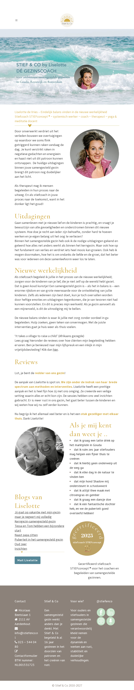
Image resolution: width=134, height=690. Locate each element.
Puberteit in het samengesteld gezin (39, 539)
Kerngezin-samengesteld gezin (35, 521)
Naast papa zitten (26, 535)
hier (55, 350)
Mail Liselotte (27, 560)
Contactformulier (26, 656)
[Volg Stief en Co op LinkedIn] (110, 612)
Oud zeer (21, 544)
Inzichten (21, 549)
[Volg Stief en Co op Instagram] (101, 621)
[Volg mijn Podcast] (110, 621)
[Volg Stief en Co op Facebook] (101, 612)
